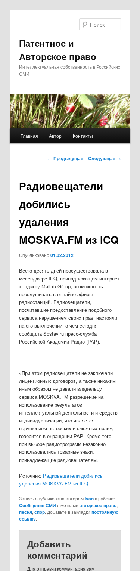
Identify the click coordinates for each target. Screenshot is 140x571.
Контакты (83, 136)
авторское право (98, 505)
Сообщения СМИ (37, 505)
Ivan (89, 498)
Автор (55, 136)
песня (25, 512)
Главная (29, 136)
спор (39, 512)
